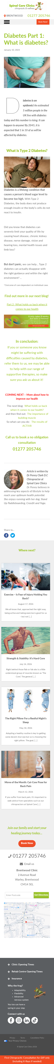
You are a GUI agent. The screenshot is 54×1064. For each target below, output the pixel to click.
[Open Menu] (7, 22)
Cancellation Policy (37, 1038)
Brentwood (14, 16)
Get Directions (41, 895)
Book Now (27, 843)
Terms (22, 1038)
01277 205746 (39, 15)
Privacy (12, 1038)
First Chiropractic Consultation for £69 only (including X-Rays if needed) (27, 1059)
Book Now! (43, 22)
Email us (29, 864)
